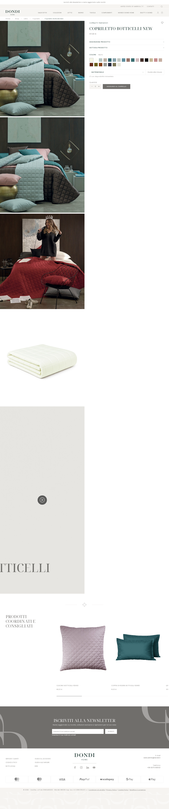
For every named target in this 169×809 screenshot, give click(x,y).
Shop (17, 19)
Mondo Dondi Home (126, 13)
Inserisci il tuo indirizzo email (64, 735)
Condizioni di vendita (97, 790)
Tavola (93, 13)
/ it (131, 6)
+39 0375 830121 (153, 767)
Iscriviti (111, 731)
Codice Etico (11, 762)
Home (8, 19)
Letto (70, 13)
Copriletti (36, 19)
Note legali (10, 766)
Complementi (107, 13)
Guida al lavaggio (43, 759)
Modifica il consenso (138, 790)
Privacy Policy (111, 790)
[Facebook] (75, 767)
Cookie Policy (123, 790)
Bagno (81, 13)
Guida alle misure (155, 72)
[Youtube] (94, 767)
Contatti (150, 6)
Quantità (93, 82)
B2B (36, 766)
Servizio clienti (12, 759)
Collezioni (57, 13)
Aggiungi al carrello (116, 86)
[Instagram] (81, 767)
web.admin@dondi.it (152, 758)
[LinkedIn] (87, 767)
